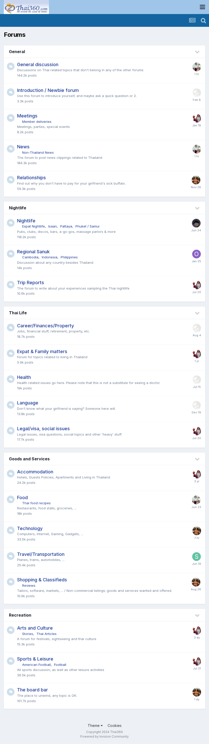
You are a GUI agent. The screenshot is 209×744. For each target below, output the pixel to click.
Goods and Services (29, 458)
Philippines (69, 257)
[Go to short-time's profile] (196, 556)
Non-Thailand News (38, 152)
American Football (36, 665)
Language (27, 402)
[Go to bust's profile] (196, 180)
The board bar (32, 689)
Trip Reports (30, 282)
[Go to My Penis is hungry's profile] (196, 67)
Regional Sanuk (33, 251)
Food (22, 497)
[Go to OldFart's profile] (196, 254)
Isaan (52, 226)
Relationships (31, 177)
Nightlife (17, 207)
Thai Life (18, 312)
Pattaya (66, 226)
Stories (27, 634)
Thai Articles (46, 634)
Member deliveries (36, 121)
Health (24, 377)
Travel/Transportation (40, 554)
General (17, 51)
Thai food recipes (36, 503)
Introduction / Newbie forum (48, 90)
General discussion (37, 64)
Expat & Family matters (42, 351)
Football (60, 665)
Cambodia (30, 257)
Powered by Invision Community (104, 736)
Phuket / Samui (87, 226)
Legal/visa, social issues (43, 428)
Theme (94, 725)
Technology (30, 528)
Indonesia (49, 257)
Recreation (20, 615)
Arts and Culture (35, 628)
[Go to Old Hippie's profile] (196, 118)
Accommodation (35, 471)
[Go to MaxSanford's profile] (196, 223)
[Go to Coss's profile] (196, 92)
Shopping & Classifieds (42, 579)
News (23, 146)
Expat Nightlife (33, 226)
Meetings (27, 115)
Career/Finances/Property (45, 325)
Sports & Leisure (35, 659)
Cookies (115, 725)
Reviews (28, 585)
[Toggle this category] (197, 52)
